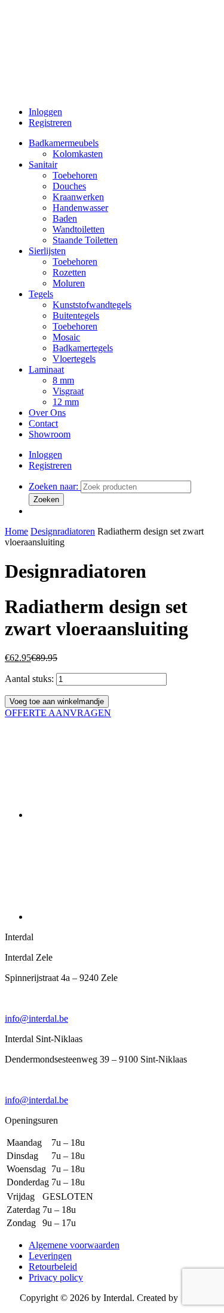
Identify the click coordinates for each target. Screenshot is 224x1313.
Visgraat (68, 391)
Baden (65, 218)
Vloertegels (74, 359)
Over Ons (47, 413)
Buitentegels (76, 315)
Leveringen (50, 1256)
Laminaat (46, 369)
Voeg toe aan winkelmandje (57, 701)
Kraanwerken (78, 197)
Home (16, 531)
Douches (69, 186)
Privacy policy (56, 1277)
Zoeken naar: (55, 486)
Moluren (69, 283)
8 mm (63, 380)
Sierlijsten (47, 251)
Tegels (41, 294)
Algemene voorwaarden (74, 1245)
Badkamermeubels (64, 143)
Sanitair (43, 164)
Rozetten (69, 272)
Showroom (49, 434)
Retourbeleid (53, 1266)
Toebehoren (75, 175)
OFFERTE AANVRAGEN (58, 713)
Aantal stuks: (29, 679)
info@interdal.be (36, 1018)
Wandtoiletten (79, 229)
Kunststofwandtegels (92, 305)
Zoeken (46, 499)
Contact (43, 423)
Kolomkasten (78, 154)
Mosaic (66, 337)
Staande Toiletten (85, 240)
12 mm (66, 402)
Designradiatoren (62, 531)
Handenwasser (80, 208)
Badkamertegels (83, 348)
